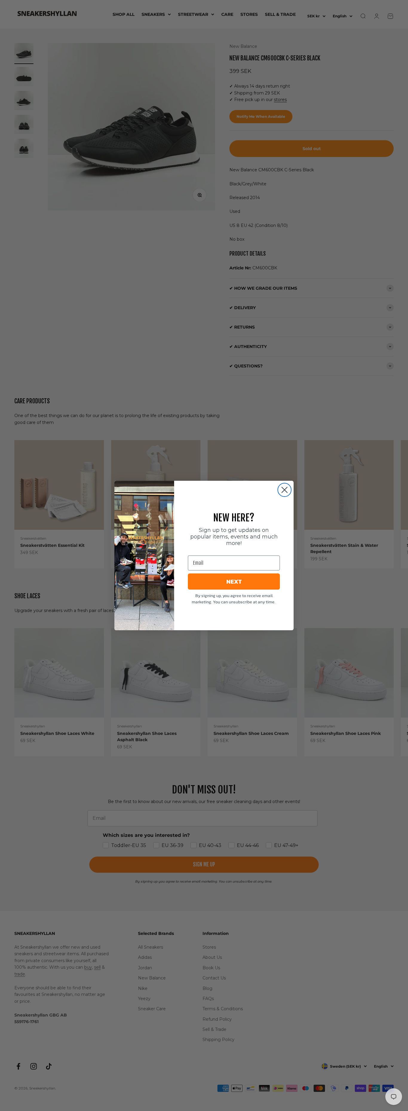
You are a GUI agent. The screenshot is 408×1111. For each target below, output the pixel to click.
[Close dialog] (284, 490)
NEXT (234, 581)
